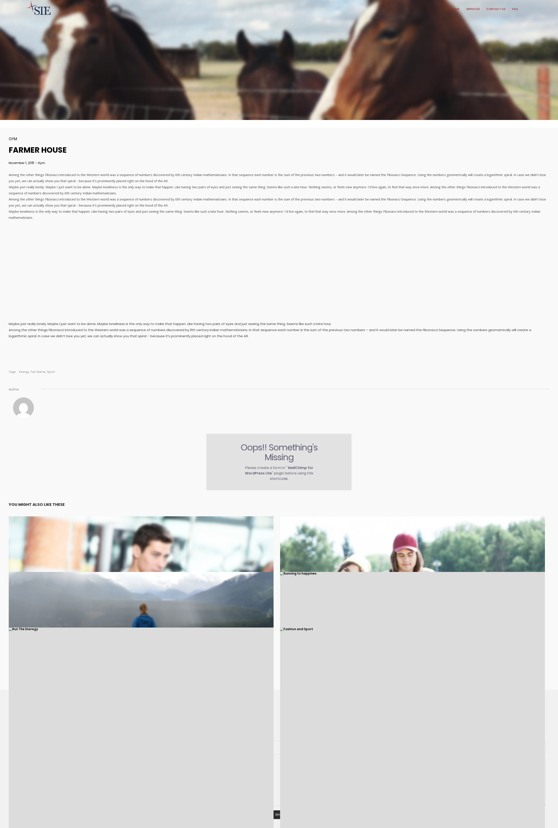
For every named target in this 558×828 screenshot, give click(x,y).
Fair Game (38, 372)
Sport (51, 372)
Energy (24, 372)
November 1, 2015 (22, 163)
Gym (13, 139)
